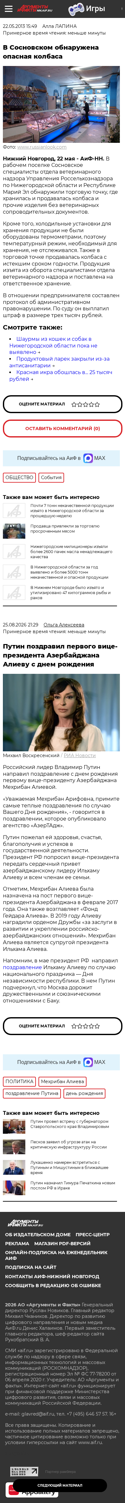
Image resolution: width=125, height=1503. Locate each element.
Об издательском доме (38, 1235)
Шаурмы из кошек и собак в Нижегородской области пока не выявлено (53, 345)
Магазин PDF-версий (62, 1243)
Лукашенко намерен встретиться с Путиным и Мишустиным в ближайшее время (69, 1167)
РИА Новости (80, 755)
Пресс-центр (93, 1235)
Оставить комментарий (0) (62, 428)
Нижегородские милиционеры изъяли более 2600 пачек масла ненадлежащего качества (71, 551)
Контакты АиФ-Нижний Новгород (52, 1276)
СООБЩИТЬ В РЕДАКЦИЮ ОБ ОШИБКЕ (53, 1285)
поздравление (23, 967)
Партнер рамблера (60, 1472)
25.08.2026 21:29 (20, 625)
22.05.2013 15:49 (20, 26)
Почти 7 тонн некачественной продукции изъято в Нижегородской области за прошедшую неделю (72, 510)
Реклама (17, 1243)
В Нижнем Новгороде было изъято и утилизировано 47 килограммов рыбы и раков (70, 592)
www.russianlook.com (42, 147)
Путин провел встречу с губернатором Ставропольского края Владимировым (69, 1124)
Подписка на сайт (30, 1267)
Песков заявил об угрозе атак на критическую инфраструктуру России (68, 1144)
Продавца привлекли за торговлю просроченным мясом (64, 529)
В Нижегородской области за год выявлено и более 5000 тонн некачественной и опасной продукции (69, 572)
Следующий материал (60, 1485)
